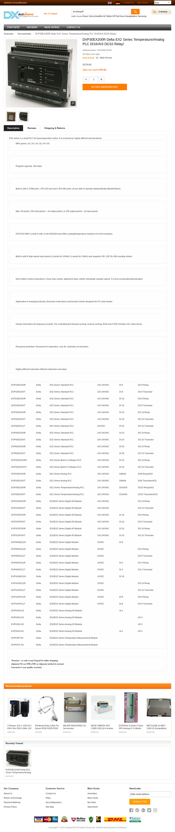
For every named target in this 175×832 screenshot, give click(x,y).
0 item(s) (163, 11)
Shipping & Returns (54, 128)
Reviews (32, 128)
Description (13, 128)
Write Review (106, 58)
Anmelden (92, 793)
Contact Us (129, 3)
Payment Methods (12, 802)
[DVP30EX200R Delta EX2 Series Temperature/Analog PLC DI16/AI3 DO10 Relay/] (10, 116)
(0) (97, 58)
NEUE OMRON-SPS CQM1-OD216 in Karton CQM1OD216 (102, 728)
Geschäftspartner (54, 802)
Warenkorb (93, 807)
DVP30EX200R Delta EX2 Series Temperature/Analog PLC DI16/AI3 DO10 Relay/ (18, 771)
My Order (92, 802)
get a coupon (50, 13)
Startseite (13, 27)
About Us (8, 793)
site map (50, 807)
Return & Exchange (13, 798)
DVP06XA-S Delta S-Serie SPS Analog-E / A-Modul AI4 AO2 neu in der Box (131, 728)
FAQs (48, 798)
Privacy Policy (10, 807)
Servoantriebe (24, 33)
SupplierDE (70, 827)
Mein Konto (143, 3)
